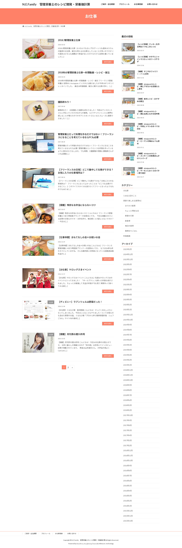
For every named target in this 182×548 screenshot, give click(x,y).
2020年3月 (127, 299)
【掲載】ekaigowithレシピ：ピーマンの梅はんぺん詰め (148, 141)
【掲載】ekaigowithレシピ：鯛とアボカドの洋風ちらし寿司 (148, 86)
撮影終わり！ (64, 102)
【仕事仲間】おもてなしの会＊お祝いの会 (79, 237)
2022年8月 (127, 269)
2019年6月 (127, 340)
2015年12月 (128, 511)
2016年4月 (127, 491)
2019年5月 (127, 345)
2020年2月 (127, 305)
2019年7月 (127, 335)
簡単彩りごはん (131, 231)
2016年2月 (127, 501)
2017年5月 (127, 430)
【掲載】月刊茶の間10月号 (71, 334)
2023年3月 (127, 264)
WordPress (80, 544)
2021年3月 (127, 284)
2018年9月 (127, 385)
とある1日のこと (129, 196)
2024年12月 (128, 254)
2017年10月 (128, 415)
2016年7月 (127, 476)
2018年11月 (128, 375)
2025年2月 (127, 249)
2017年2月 (127, 445)
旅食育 (127, 221)
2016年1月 (127, 506)
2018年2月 (127, 410)
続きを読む (108, 62)
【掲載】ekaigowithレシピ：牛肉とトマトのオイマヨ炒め (148, 126)
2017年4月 (127, 435)
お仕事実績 (59, 533)
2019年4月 (127, 350)
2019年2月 (127, 360)
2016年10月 (128, 460)
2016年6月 (127, 481)
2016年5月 (127, 486)
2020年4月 (127, 295)
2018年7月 (127, 395)
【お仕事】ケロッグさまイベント (74, 269)
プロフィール (45, 533)
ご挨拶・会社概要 (31, 533)
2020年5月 (127, 289)
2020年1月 (127, 310)
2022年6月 (127, 279)
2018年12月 (128, 370)
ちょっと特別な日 (132, 211)
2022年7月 (127, 274)
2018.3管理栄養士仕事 (69, 40)
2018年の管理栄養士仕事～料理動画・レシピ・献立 (84, 72)
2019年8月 (127, 330)
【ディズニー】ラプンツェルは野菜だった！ (80, 301)
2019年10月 (128, 320)
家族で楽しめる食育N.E (132, 201)
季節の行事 (129, 216)
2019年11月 (128, 315)
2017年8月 (127, 425)
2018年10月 (128, 380)
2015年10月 (128, 521)
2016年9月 (127, 465)
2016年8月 (127, 471)
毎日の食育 (129, 226)
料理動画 (126, 236)
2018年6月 (127, 400)
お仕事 (126, 191)
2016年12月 (128, 450)
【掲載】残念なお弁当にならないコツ (77, 205)
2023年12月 (128, 259)
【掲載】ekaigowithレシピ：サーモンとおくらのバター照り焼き (148, 170)
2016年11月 (128, 455)
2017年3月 (127, 440)
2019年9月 (127, 325)
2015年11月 (128, 516)
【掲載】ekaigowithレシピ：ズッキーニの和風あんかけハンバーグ (148, 155)
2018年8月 (127, 390)
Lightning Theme (91, 544)
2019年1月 (127, 365)
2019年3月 (127, 355)
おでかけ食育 (130, 206)
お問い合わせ (71, 533)
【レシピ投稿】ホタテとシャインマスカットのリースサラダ (148, 59)
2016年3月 (127, 496)
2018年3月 (127, 405)
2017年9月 (127, 420)
